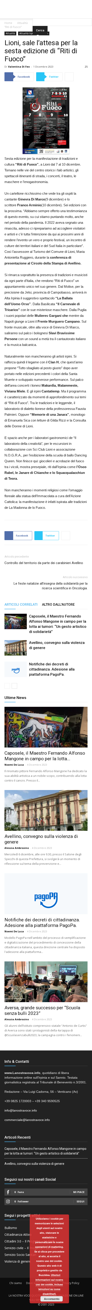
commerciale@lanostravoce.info (27, 1120)
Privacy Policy (70, 1283)
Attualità (22, 23)
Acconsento (51, 1299)
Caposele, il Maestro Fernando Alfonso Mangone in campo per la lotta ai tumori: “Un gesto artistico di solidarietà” (45, 1151)
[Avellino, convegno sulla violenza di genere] (15, 648)
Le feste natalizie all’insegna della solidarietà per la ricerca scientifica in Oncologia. (51, 586)
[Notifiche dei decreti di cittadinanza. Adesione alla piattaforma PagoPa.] (15, 669)
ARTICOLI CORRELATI (21, 605)
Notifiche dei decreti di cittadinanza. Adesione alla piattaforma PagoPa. (52, 669)
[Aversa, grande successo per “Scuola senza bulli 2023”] (46, 981)
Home (8, 23)
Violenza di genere (17, 1261)
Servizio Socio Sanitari (20, 1254)
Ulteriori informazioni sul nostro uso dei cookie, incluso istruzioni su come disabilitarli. (49, 1284)
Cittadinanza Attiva (17, 1234)
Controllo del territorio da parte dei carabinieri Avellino (43, 563)
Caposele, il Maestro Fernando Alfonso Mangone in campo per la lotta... (44, 755)
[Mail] (46, 3)
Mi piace (78, 1192)
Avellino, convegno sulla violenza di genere (34, 1163)
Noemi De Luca (14, 764)
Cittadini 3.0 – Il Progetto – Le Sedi (29, 1241)
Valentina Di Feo (19, 66)
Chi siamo (15, 1283)
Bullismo (10, 1228)
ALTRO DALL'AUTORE (58, 605)
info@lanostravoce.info (20, 1110)
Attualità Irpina (27, 33)
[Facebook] (37, 3)
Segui (80, 1201)
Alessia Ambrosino (16, 848)
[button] (62, 12)
